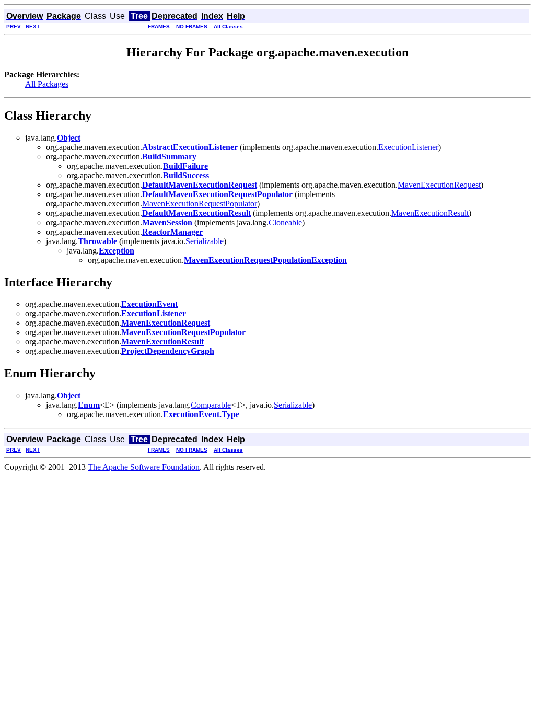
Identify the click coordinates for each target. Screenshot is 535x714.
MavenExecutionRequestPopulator (199, 203)
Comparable (211, 404)
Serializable (204, 241)
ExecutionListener (408, 147)
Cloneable (285, 222)
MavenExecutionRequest (439, 184)
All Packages (46, 83)
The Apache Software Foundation (144, 467)
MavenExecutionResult (430, 213)
